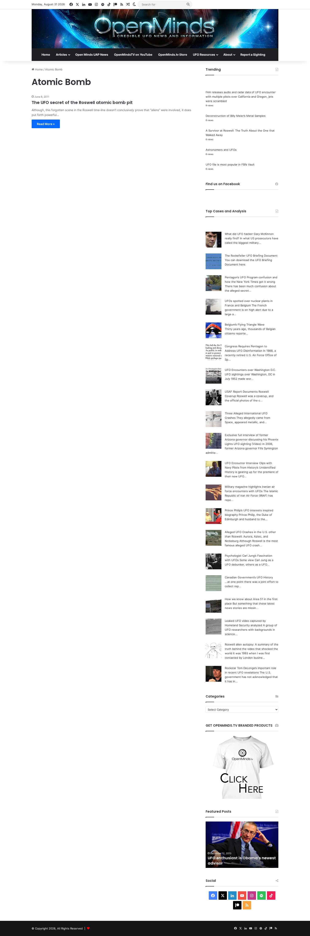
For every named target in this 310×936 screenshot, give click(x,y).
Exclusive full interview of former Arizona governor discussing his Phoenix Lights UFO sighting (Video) (251, 439)
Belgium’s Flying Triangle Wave (244, 324)
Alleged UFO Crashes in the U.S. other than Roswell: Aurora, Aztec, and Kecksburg (250, 536)
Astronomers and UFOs (221, 149)
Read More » (46, 124)
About (227, 54)
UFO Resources (204, 54)
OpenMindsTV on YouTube (133, 54)
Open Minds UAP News (91, 54)
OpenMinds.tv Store (172, 54)
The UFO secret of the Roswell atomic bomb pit (82, 102)
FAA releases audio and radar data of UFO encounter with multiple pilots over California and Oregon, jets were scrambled (241, 96)
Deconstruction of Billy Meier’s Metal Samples (236, 115)
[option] (242, 845)
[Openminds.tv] (155, 28)
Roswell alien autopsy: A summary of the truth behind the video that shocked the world (251, 649)
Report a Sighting (252, 54)
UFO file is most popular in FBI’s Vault (230, 164)
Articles (61, 54)
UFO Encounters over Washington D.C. (250, 370)
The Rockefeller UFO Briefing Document (251, 255)
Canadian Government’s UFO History (249, 577)
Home (46, 54)
